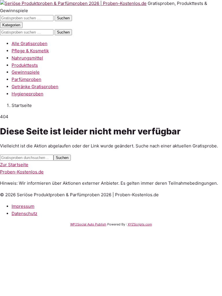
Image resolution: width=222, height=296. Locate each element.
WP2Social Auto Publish (88, 224)
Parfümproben (26, 79)
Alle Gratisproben (29, 43)
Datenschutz (24, 213)
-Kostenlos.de (22, 172)
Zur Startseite (14, 164)
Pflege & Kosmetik (30, 50)
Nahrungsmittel (27, 58)
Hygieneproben (27, 94)
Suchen (63, 18)
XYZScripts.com (140, 224)
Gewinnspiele (26, 72)
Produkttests (25, 65)
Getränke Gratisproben (35, 86)
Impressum (23, 206)
